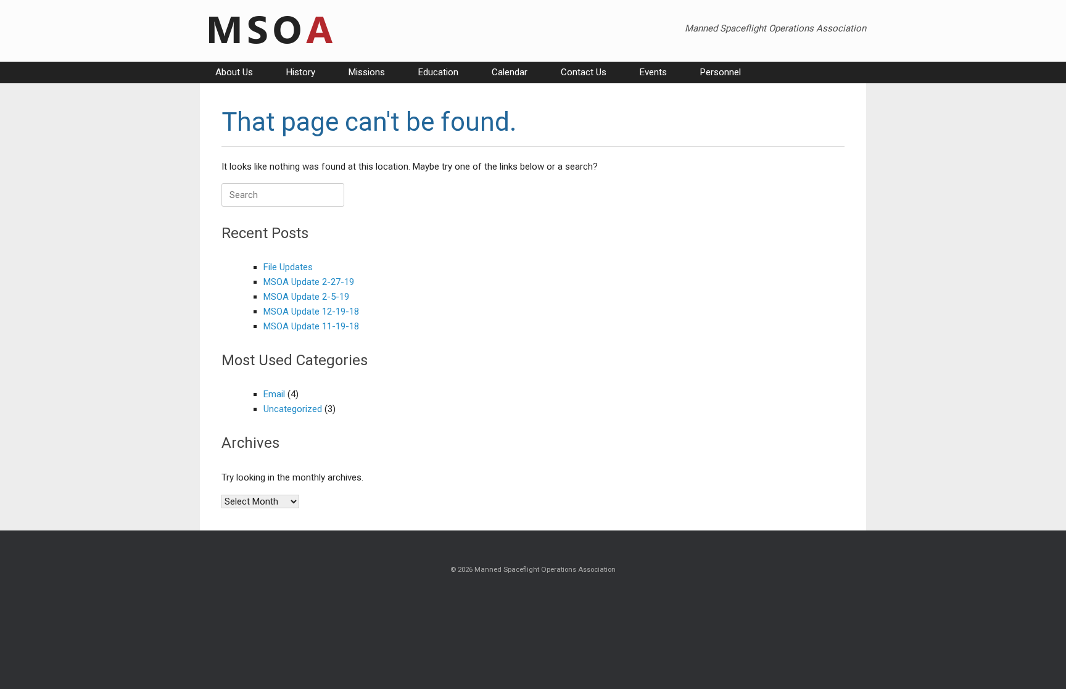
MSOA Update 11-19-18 (311, 326)
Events (653, 72)
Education (438, 72)
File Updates (288, 267)
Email (274, 394)
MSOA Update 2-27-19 (308, 281)
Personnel (720, 72)
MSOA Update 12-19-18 (311, 311)
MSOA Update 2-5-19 (306, 296)
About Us (234, 72)
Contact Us (583, 72)
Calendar (509, 72)
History (300, 72)
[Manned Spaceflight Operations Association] (269, 30)
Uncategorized (292, 409)
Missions (367, 72)
